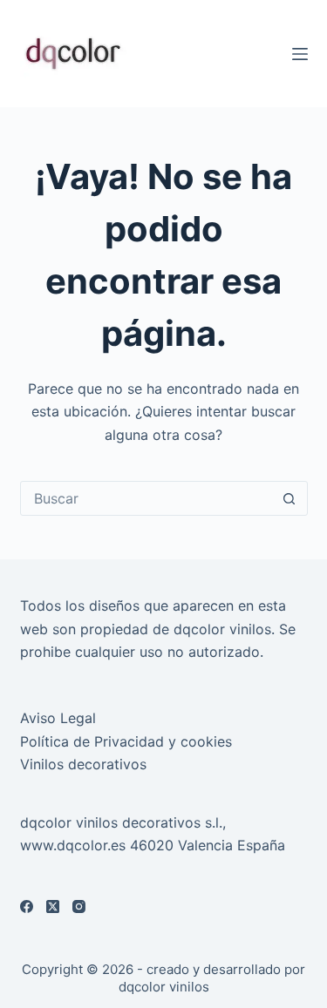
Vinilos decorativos (83, 764)
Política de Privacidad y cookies (126, 741)
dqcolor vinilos (164, 986)
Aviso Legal (58, 718)
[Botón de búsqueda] (289, 498)
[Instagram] (78, 906)
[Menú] (300, 54)
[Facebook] (26, 906)
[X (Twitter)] (52, 906)
